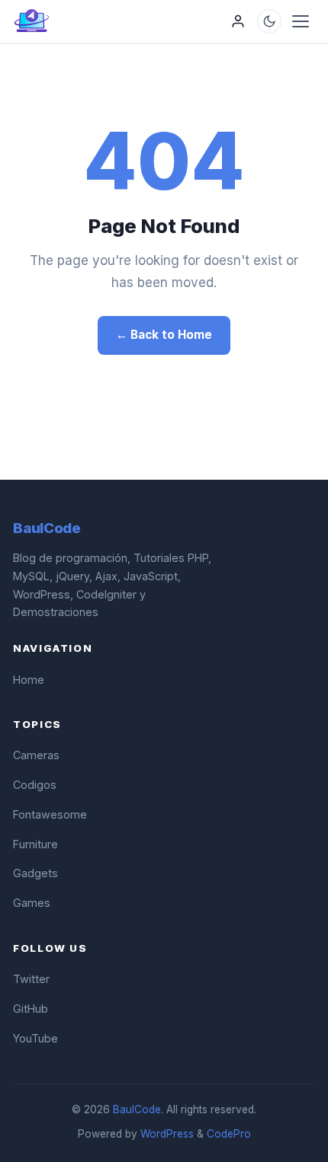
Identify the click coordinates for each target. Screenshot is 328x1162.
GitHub (30, 1008)
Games (31, 902)
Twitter (31, 978)
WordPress (167, 1134)
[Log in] (237, 21)
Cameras (36, 755)
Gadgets (35, 873)
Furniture (35, 844)
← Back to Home (164, 334)
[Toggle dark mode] (269, 21)
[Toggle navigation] (300, 21)
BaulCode (137, 1109)
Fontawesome (50, 814)
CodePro (229, 1134)
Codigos (34, 784)
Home (28, 679)
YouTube (35, 1038)
